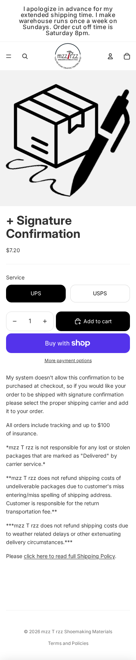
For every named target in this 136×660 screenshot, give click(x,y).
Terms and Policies (68, 643)
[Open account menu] (110, 56)
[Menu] (8, 56)
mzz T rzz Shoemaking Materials (76, 631)
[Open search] (25, 56)
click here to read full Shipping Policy (69, 556)
